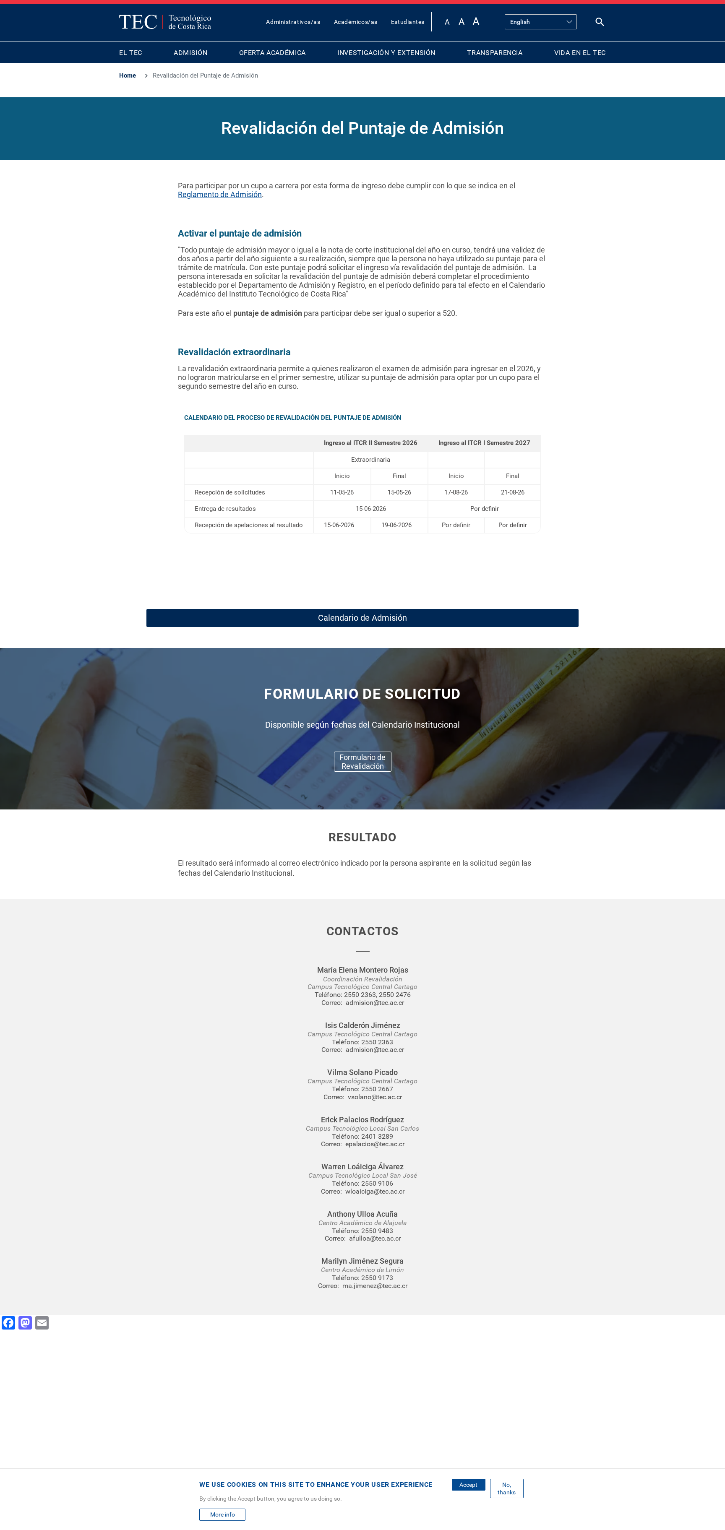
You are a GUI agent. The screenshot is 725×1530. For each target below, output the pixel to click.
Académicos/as (356, 21)
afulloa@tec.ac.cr (375, 1238)
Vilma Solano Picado (362, 1072)
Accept (468, 1484)
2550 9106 (377, 1183)
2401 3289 (377, 1136)
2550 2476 (395, 995)
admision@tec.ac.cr (375, 1003)
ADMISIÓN (190, 53)
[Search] (600, 24)
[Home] (165, 22)
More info (222, 1515)
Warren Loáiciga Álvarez (362, 1166)
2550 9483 (377, 1231)
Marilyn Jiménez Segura (362, 1261)
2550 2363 (360, 995)
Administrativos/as (293, 21)
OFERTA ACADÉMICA (272, 53)
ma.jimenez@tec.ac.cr (374, 1286)
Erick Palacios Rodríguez (362, 1119)
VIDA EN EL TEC (580, 53)
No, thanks (507, 1488)
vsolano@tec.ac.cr (375, 1097)
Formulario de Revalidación (362, 761)
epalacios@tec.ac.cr (374, 1144)
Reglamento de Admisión (220, 194)
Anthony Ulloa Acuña (362, 1214)
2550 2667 (377, 1089)
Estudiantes (408, 21)
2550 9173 (377, 1278)
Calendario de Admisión (362, 618)
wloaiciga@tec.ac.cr (374, 1191)
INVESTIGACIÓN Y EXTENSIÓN (386, 53)
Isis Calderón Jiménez (362, 1025)
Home (127, 75)
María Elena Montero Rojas (362, 969)
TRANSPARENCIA (494, 53)
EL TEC (130, 53)
